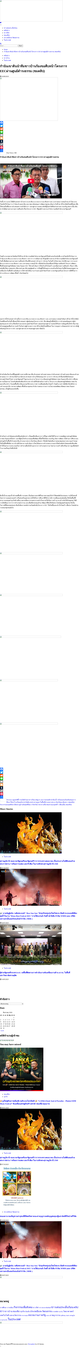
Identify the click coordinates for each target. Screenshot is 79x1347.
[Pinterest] (39, 147)
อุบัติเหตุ (63, 1315)
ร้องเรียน (60, 1311)
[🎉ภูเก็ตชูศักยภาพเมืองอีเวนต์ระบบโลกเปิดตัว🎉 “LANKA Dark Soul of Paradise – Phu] (21, 1090)
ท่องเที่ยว (7, 35)
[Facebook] (39, 122)
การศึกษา (3, 1307)
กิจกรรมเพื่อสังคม (23, 1307)
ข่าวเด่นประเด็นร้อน (10, 28)
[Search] (0, 43)
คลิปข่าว (7, 30)
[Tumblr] (39, 141)
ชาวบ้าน (7, 58)
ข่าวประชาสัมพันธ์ (45, 1307)
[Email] (39, 135)
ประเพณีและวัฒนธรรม (11, 37)
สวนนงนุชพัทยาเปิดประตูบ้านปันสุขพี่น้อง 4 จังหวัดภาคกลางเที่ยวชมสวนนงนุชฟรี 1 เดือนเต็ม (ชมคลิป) (36, 804)
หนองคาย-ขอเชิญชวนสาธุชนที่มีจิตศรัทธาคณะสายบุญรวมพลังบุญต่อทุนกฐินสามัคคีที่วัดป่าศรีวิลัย (38, 1216)
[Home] (0, 22)
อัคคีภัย (47, 1315)
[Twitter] (39, 125)
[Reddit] (39, 128)
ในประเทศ (7, 40)
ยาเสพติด (55, 1311)
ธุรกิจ (6, 1096)
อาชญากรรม (55, 1315)
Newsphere (31, 1344)
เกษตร (67, 1315)
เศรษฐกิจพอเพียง (3, 1319)
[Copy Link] (39, 144)
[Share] (39, 150)
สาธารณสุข (24, 1315)
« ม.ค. (2, 1030)
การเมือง (10, 1307)
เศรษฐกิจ (72, 1315)
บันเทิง (27, 1311)
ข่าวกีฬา (7, 33)
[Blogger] (39, 138)
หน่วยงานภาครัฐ (37, 1315)
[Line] (39, 132)
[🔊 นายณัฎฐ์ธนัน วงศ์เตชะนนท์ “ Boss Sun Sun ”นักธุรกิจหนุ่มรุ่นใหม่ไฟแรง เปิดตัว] (31, 905)
